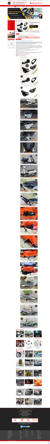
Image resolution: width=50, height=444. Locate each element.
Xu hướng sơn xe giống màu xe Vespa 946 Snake (38, 366)
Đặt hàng (31, 28)
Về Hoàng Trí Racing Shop (10, 431)
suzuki (17, 5)
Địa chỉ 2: (20, 413)
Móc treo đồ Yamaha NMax (28, 384)
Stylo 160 (20, 431)
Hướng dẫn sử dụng (25, 0)
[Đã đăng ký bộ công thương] (23, 426)
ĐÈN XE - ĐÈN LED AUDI (39, 437)
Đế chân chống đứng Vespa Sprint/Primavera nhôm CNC (37, 347)
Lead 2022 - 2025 (21, 432)
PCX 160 (20, 435)
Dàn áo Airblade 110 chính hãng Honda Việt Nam (38, 377)
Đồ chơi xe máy (9, 437)
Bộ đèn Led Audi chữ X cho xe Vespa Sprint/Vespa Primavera (37, 337)
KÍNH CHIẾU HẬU (39, 436)
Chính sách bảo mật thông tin (10, 435)
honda (8, 5)
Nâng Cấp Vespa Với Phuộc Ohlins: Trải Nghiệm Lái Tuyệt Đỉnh (37, 357)
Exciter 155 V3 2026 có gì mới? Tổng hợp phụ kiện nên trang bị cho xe (20, 377)
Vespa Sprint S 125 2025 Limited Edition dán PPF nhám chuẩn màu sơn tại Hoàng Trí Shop (20, 366)
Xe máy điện (13, 5)
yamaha (11, 5)
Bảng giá (25, 5)
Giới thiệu (21, 0)
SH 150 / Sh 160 (21, 437)
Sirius (26, 435)
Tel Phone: (23, 412)
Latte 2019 (26, 432)
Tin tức (30, 0)
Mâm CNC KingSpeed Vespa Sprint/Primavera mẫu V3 (20, 347)
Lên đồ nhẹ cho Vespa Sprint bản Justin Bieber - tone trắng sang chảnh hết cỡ (29, 366)
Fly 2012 (32, 434)
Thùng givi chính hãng (39, 432)
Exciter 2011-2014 (27, 431)
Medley (32, 432)
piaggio (20, 5)
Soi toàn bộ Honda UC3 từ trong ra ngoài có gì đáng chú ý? (38, 396)
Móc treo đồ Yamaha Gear (20, 386)
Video (41, 5)
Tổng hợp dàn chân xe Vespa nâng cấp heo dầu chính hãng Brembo (20, 357)
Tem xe (27, 5)
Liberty (32, 431)
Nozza (26, 434)
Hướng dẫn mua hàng (34, 0)
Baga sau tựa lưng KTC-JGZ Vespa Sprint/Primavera (29, 347)
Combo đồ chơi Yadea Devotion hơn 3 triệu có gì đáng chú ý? (29, 405)
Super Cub (20, 439)
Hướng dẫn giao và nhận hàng (10, 434)
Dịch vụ (28, 0)
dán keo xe (30, 5)
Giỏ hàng (41, 0)
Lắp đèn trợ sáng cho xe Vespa (20, 337)
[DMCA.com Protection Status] (28, 426)
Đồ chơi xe (9, 438)
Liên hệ (38, 0)
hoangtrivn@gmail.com (25, 424)
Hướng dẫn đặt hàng (9, 432)
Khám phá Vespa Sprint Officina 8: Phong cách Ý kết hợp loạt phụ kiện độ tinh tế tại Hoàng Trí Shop (29, 358)
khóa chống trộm (38, 5)
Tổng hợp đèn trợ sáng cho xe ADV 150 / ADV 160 (29, 377)
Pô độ (38, 431)
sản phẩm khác (33, 5)
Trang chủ (18, 0)
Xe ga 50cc (22, 5)
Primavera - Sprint (33, 435)
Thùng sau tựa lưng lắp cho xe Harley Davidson (20, 405)
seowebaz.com (11, 440)
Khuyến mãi (32, 408)
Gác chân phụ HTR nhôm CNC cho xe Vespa (29, 337)
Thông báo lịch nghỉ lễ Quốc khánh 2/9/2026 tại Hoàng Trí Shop (38, 386)
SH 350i (20, 434)
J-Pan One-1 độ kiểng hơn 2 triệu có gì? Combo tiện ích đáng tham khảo (37, 405)
